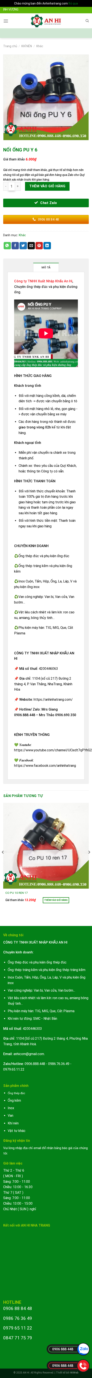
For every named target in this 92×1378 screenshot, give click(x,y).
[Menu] (5, 21)
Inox (11, 1108)
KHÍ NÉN (26, 46)
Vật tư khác (16, 1131)
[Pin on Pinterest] (39, 245)
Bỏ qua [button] (73, 3)
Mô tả (46, 267)
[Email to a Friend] (31, 245)
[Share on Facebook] (15, 245)
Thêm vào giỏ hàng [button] (56, 900)
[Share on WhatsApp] (7, 245)
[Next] (89, 860)
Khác (39, 46)
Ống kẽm (14, 1100)
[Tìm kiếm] (87, 21)
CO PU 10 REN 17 (16, 892)
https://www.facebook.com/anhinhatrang (45, 766)
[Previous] (3, 860)
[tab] (46, 267)
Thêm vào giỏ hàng (47, 186)
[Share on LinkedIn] (47, 245)
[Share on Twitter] (23, 245)
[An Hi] (46, 20)
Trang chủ (10, 46)
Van (10, 1115)
